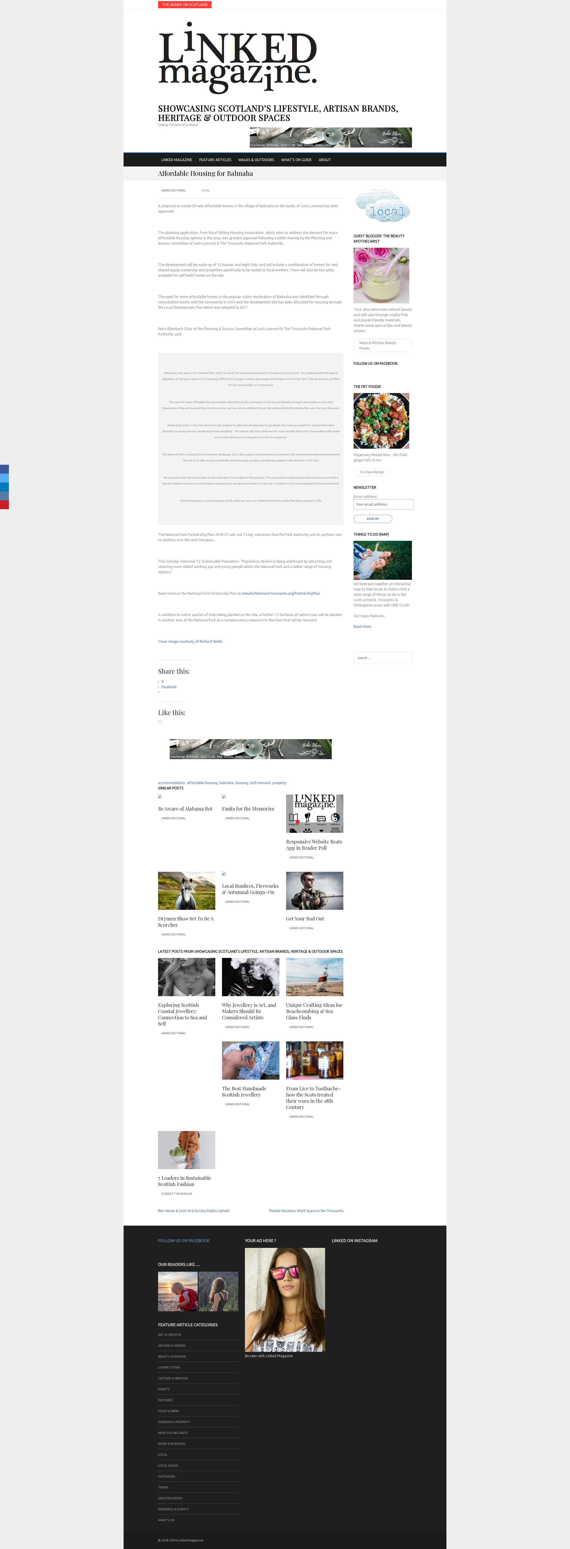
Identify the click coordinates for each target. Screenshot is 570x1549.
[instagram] (410, 4)
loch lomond (260, 783)
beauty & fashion (172, 1356)
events (163, 1389)
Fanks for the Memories (248, 808)
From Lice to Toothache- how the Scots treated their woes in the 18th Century (313, 1097)
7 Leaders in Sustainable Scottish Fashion (184, 1180)
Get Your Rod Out (305, 918)
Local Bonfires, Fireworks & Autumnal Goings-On (250, 888)
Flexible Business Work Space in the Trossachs (306, 1211)
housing (241, 783)
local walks (168, 1465)
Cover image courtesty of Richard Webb (190, 641)
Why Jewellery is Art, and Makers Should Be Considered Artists (249, 1011)
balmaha (227, 783)
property (279, 783)
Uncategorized (170, 1498)
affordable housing (202, 783)
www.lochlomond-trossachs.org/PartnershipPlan (281, 593)
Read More (362, 626)
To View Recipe (371, 472)
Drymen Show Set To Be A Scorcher (186, 921)
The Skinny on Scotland (185, 5)
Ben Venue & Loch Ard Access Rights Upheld (193, 1211)
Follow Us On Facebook (184, 1240)
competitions (169, 1367)
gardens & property (174, 1422)
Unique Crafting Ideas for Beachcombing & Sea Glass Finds (314, 1011)
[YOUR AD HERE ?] (285, 1350)
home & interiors (171, 1444)
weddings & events (173, 1509)
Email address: (365, 497)
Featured (165, 1400)
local (205, 190)
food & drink (168, 1411)
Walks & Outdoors (256, 160)
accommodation (171, 783)
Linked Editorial (173, 190)
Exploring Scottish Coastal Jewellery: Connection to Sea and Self (182, 1014)
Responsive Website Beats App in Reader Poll (314, 844)
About (325, 160)
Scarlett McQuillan (176, 1193)
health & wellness (173, 1433)
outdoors (166, 1476)
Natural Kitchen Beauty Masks (377, 345)
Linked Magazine (176, 160)
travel (163, 1487)
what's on (166, 1520)
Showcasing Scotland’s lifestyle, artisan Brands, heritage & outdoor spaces (278, 112)
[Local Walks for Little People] (178, 1292)
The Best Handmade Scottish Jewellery (244, 1091)
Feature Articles (215, 160)
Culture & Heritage (173, 1378)
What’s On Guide (296, 160)
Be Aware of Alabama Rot (185, 808)
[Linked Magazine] (218, 1292)
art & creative (169, 1334)
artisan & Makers (172, 1345)
